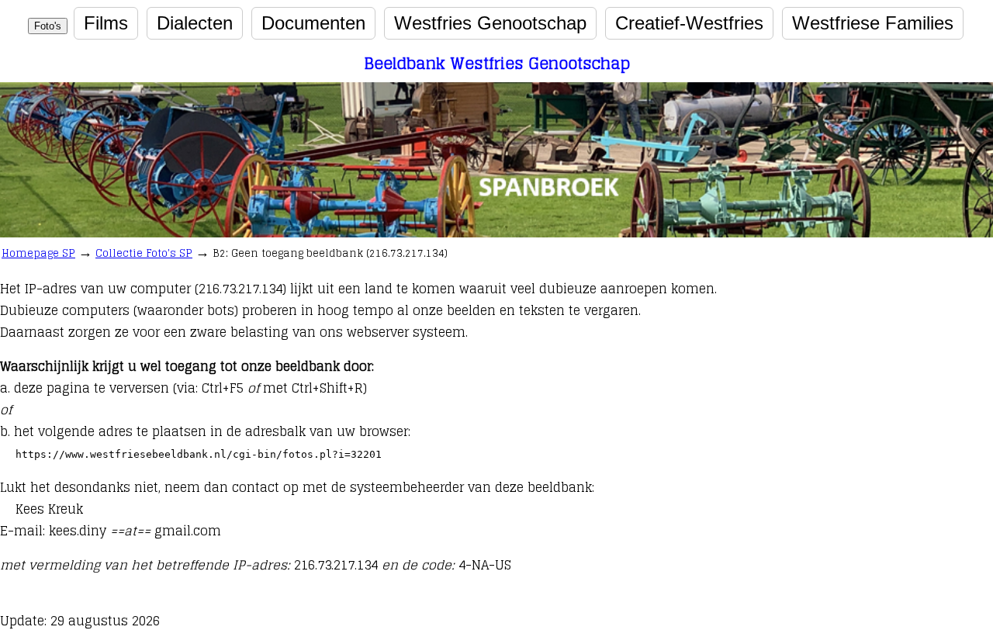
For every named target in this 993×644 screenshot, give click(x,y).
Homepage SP (38, 253)
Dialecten (195, 22)
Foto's (47, 26)
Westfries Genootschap (490, 22)
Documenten (313, 22)
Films (106, 22)
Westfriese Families (872, 22)
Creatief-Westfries (689, 22)
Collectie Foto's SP (143, 253)
